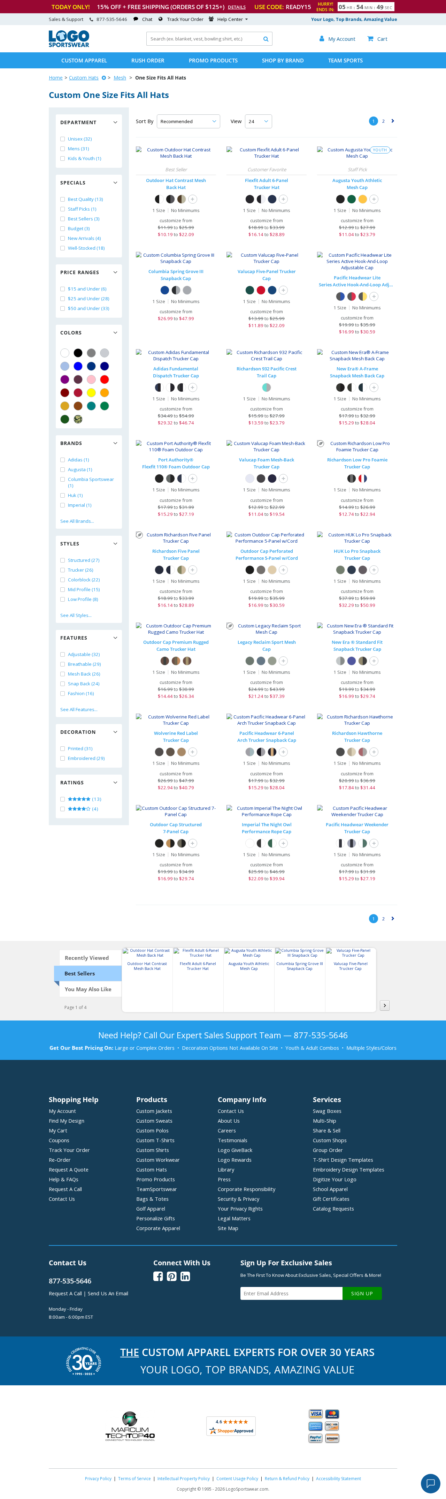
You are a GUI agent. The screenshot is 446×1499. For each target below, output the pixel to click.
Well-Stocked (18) (86, 248)
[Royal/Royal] (351, 660)
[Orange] (104, 392)
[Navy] (104, 366)
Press (224, 1179)
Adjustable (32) (84, 654)
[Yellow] (91, 392)
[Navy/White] (170, 569)
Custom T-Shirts (155, 1140)
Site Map (228, 1228)
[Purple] (64, 379)
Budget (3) (79, 228)
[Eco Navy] (261, 660)
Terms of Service (134, 1479)
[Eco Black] (249, 660)
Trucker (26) (80, 570)
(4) (95, 809)
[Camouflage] (78, 419)
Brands (71, 443)
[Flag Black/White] (351, 387)
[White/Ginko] (362, 843)
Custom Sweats (154, 1120)
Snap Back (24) (84, 683)
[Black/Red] (351, 296)
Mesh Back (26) (84, 674)
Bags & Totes (152, 1198)
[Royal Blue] (272, 290)
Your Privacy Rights (240, 1208)
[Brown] (78, 405)
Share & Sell (326, 1130)
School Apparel (330, 1188)
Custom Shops (330, 1140)
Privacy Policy (98, 1479)
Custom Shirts (152, 1149)
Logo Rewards (235, 1159)
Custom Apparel (84, 60)
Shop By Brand (283, 60)
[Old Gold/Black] (170, 843)
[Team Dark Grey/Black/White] (181, 387)
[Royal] (91, 366)
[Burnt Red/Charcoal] (362, 751)
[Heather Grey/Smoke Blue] (249, 751)
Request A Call (65, 1188)
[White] (64, 352)
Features (73, 637)
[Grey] (91, 352)
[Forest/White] (272, 843)
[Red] (104, 379)
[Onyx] (159, 751)
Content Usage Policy (237, 1479)
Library (226, 1169)
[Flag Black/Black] (340, 387)
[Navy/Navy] (272, 478)
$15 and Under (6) (87, 289)
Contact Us (62, 1198)
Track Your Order (185, 19)
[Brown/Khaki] (181, 199)
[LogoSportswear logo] (69, 45)
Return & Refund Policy (287, 1479)
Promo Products (213, 60)
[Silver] (104, 352)
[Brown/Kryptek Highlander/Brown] (187, 660)
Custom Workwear (158, 1159)
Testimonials (232, 1140)
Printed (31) (80, 748)
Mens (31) (78, 148)
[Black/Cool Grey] (175, 290)
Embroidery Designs (348, 1169)
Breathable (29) (84, 664)
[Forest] (249, 290)
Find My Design (66, 1120)
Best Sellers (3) (84, 219)
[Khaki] (272, 569)
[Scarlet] (78, 392)
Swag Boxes (327, 1110)
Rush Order (147, 60)
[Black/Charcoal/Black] (351, 478)
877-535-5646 (112, 19)
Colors (71, 332)
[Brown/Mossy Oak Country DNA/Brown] (164, 660)
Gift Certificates (331, 1198)
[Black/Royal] (340, 296)
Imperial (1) (80, 505)
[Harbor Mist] (340, 569)
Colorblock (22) (84, 580)
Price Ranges (79, 272)
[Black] (78, 352)
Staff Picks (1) (82, 209)
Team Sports (345, 60)
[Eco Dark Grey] (272, 660)
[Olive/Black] (362, 660)
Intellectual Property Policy (183, 1479)
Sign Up (362, 1293)
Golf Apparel (150, 1208)
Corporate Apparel (158, 1228)
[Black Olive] (170, 751)
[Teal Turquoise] (91, 405)
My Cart (58, 1130)
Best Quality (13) (85, 199)
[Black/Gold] (362, 296)
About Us (229, 1120)
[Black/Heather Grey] (261, 751)
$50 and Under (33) (88, 308)
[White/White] (249, 478)
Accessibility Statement (338, 1479)
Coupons (59, 1140)
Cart (377, 38)
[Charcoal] (261, 569)
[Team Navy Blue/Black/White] (159, 387)
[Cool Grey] (187, 290)
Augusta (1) (80, 469)
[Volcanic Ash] (362, 569)
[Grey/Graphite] (340, 660)
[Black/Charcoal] (170, 199)
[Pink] (91, 379)
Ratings (72, 782)
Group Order (328, 1149)
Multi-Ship (324, 1120)
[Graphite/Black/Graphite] (351, 843)
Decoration (78, 732)
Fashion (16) (81, 693)
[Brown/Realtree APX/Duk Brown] (175, 660)
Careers (227, 1130)
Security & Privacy (238, 1198)
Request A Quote (69, 1169)
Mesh (120, 77)
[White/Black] (170, 387)
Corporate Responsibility (246, 1188)
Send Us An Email (108, 1293)
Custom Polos (152, 1130)
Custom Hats (84, 77)
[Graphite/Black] (170, 478)
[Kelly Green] (104, 405)
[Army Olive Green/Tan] (181, 569)
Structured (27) (84, 560)
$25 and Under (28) (88, 298)
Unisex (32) (80, 139)
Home (56, 77)
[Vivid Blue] (164, 290)
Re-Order (60, 1159)
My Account (62, 1110)
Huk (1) (75, 495)
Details (237, 7)
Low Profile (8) (83, 599)
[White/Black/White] (340, 843)
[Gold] (64, 405)
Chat (147, 19)
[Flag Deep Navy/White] (362, 387)
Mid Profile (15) (84, 589)
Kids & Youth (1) (84, 158)
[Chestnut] (181, 751)
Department (78, 122)
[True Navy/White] (181, 478)
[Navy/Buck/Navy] (272, 751)
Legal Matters (234, 1218)
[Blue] (78, 366)
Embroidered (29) (86, 758)
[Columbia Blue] (64, 366)
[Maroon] (64, 392)
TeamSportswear (156, 1188)
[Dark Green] (64, 419)
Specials (73, 182)
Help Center (230, 19)
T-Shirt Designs (343, 1159)
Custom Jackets (154, 1110)
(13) (96, 799)
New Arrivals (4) (84, 238)
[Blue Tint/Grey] (266, 387)
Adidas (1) (78, 460)
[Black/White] (159, 199)
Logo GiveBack (235, 1149)
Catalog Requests (333, 1208)
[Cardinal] (78, 379)
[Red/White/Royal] (362, 478)
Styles (69, 543)
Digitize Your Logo (334, 1179)
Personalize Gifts (155, 1218)
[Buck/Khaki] (351, 751)
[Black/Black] (159, 478)
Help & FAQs (63, 1179)
